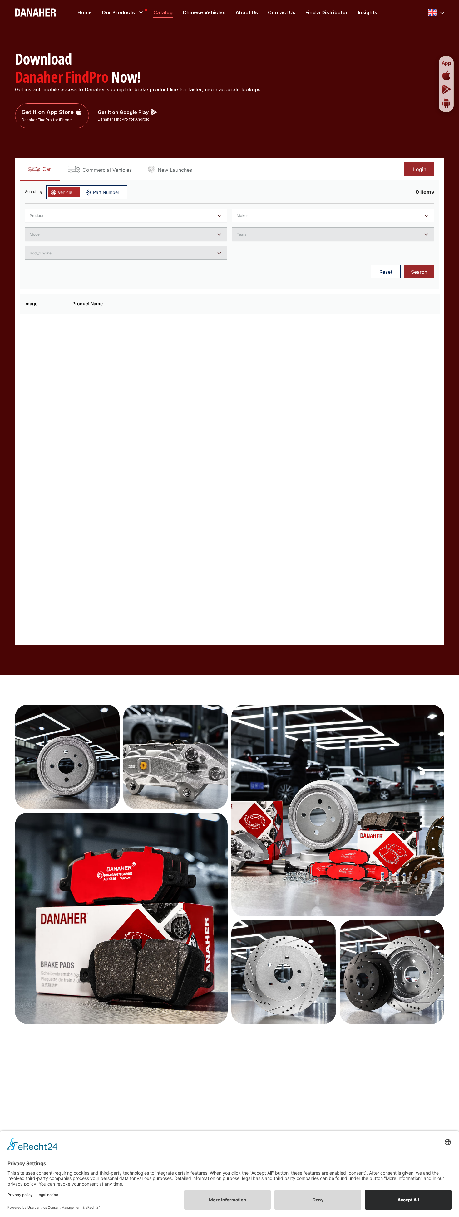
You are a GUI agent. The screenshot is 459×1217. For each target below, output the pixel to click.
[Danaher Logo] (35, 12)
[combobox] (436, 12)
